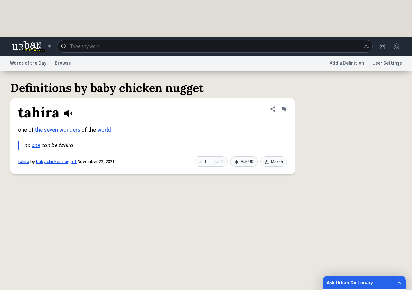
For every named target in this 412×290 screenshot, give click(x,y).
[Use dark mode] (396, 46)
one (36, 145)
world (104, 130)
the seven (46, 130)
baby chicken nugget (56, 161)
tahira (23, 161)
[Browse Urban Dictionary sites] (31, 46)
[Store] (382, 46)
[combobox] (215, 46)
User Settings (387, 63)
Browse (63, 63)
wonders (69, 130)
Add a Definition (347, 63)
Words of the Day (28, 63)
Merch (277, 162)
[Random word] (366, 46)
